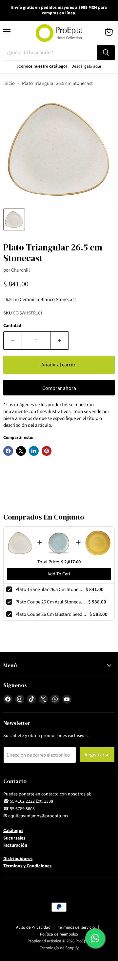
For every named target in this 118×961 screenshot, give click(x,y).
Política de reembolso (59, 934)
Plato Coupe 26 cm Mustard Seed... (50, 614)
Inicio (9, 83)
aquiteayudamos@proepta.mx (38, 816)
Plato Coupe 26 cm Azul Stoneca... (50, 602)
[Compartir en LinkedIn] (34, 451)
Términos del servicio (76, 927)
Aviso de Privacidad (33, 927)
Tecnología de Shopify (59, 948)
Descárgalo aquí (86, 66)
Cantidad (12, 325)
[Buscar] (106, 52)
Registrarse (97, 754)
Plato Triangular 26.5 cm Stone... (48, 589)
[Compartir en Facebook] (8, 451)
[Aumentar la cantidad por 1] (59, 340)
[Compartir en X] (21, 451)
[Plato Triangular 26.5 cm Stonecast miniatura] (14, 219)
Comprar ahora (59, 388)
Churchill (20, 270)
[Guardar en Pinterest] (46, 451)
